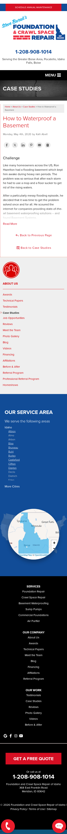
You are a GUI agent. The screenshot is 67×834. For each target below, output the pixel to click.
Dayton (12, 468)
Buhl (11, 451)
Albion (12, 431)
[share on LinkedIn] (23, 145)
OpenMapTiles (25, 554)
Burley (12, 455)
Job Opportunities (14, 318)
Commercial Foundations (33, 615)
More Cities (12, 486)
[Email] (39, 145)
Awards (7, 294)
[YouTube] (21, 736)
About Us (10, 283)
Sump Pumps (33, 609)
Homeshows (10, 385)
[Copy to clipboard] (48, 145)
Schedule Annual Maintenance (33, 7)
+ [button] (54, 543)
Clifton (12, 463)
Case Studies (11, 312)
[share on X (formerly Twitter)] (15, 145)
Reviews (8, 324)
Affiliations (9, 360)
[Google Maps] (5, 736)
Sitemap (52, 809)
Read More (10, 224)
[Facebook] (10, 736)
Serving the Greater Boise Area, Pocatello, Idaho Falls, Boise (33, 60)
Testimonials (10, 306)
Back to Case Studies (35, 248)
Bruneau (13, 447)
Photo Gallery (11, 336)
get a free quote (33, 758)
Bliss (10, 443)
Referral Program (13, 372)
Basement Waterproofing (34, 603)
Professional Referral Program (21, 379)
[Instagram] (16, 736)
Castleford (14, 459)
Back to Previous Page (35, 235)
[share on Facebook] (7, 145)
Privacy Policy (18, 809)
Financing (8, 354)
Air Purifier (33, 621)
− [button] (54, 548)
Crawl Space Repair (33, 597)
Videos (7, 348)
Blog (5, 342)
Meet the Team (11, 330)
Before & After (11, 366)
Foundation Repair (33, 591)
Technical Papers (13, 300)
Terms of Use (37, 809)
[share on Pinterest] (31, 145)
